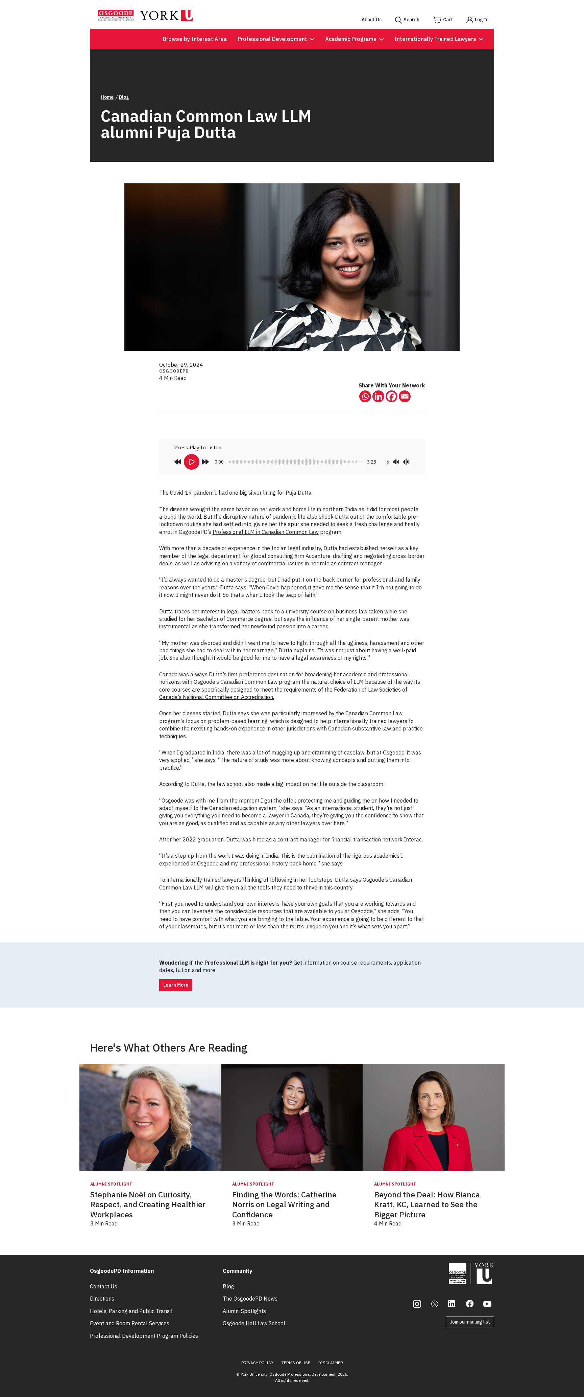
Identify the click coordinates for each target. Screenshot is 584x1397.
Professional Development (272, 39)
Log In (482, 20)
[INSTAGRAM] (417, 1304)
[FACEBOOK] (470, 1304)
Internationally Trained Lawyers (435, 39)
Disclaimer (330, 1362)
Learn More (175, 985)
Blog (124, 97)
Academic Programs (350, 39)
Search (411, 20)
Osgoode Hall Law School (254, 1323)
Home (107, 97)
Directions (102, 1298)
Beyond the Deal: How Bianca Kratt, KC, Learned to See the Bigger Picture (427, 1205)
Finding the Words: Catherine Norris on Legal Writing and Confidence (284, 1205)
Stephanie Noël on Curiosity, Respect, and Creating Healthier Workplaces (147, 1205)
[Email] (405, 396)
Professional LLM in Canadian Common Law (266, 531)
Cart (448, 20)
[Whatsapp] (365, 396)
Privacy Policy (257, 1362)
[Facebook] (391, 396)
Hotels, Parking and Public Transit (131, 1311)
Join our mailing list (470, 1322)
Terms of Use (296, 1362)
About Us (372, 20)
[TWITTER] (434, 1304)
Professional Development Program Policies (144, 1335)
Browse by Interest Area (195, 39)
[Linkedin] (378, 396)
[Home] (145, 19)
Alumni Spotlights (244, 1311)
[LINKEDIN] (452, 1304)
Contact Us (103, 1286)
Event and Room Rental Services (129, 1323)
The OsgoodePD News (250, 1298)
